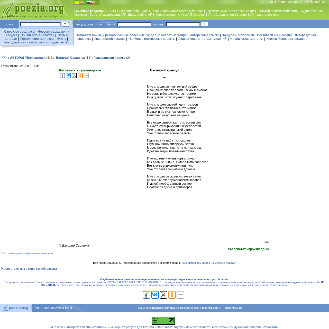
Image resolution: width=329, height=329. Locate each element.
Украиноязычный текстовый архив (178, 11)
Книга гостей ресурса (109, 39)
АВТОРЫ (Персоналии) (122, 11)
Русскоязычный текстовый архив (230, 11)
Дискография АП (140, 14)
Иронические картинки (246, 39)
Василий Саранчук (70, 58)
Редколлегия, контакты (37, 39)
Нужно (61, 39)
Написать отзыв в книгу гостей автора (29, 268)
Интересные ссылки (204, 35)
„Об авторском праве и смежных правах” (209, 262)
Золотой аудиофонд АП (107, 14)
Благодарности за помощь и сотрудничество (36, 42)
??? (4, 58)
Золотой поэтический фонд (278, 11)
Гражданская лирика (109, 58)
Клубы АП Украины (191, 14)
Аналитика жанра (174, 35)
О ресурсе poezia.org (19, 31)
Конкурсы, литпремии (238, 35)
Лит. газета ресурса (264, 14)
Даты (146, 11)
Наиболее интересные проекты (152, 39)
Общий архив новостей (37, 35)
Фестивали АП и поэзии (274, 35)
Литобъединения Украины (227, 14)
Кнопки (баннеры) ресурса (286, 39)
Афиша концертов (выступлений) (202, 39)
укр (82, 2)
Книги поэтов (165, 14)
